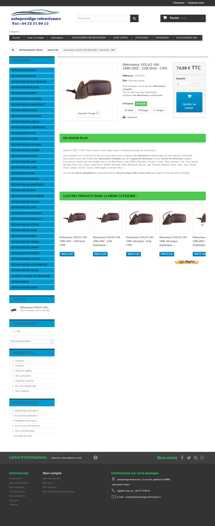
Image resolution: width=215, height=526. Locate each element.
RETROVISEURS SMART (25, 247)
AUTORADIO (162, 37)
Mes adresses (50, 487)
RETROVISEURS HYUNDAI (26, 144)
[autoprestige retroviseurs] (40, 17)
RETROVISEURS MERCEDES (28, 184)
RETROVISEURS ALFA (24, 70)
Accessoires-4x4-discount (27, 425)
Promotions (15, 478)
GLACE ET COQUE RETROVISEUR (31, 276)
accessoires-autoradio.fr (26, 415)
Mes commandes (51, 478)
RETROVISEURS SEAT (24, 236)
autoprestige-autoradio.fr (26, 410)
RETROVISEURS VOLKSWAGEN (29, 264)
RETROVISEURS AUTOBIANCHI (29, 81)
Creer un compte (35, 37)
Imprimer (132, 117)
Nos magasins (22, 391)
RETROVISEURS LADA (24, 167)
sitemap (13, 504)
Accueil (16, 37)
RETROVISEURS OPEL (24, 207)
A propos (19, 365)
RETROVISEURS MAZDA (25, 179)
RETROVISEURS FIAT (24, 133)
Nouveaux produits (19, 483)
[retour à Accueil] (13, 50)
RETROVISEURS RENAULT (26, 219)
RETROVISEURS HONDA (25, 150)
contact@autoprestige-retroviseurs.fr (143, 497)
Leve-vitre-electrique (24, 431)
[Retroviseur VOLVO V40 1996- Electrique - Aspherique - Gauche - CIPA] (174, 219)
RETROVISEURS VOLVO (25, 270)
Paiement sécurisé (24, 381)
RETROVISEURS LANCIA (25, 121)
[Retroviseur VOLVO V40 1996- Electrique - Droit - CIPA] (141, 219)
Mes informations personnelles (59, 491)
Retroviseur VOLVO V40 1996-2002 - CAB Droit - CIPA (73, 241)
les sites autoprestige (25, 386)
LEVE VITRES (120, 37)
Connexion (178, 3)
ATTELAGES (141, 37)
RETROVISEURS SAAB (24, 230)
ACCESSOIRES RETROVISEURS (89, 37)
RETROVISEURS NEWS (25, 287)
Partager (143, 110)
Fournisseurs (24, 323)
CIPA (17, 331)
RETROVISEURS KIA (23, 173)
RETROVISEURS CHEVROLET (28, 104)
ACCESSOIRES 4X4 (186, 37)
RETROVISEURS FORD (24, 139)
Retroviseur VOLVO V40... (34, 307)
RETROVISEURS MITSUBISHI (28, 196)
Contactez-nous (196, 3)
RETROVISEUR (20, 281)
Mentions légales (23, 370)
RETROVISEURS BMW (24, 93)
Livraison (19, 360)
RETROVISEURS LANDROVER (28, 127)
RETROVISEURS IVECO (25, 156)
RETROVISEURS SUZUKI (25, 253)
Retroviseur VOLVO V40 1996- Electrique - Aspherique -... (172, 241)
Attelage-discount (23, 436)
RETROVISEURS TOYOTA (26, 259)
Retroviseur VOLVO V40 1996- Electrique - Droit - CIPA (139, 241)
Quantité (180, 78)
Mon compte (52, 473)
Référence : (128, 75)
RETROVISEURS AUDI (24, 76)
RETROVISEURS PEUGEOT (27, 213)
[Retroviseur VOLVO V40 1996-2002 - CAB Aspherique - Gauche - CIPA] (108, 219)
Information (24, 353)
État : (125, 80)
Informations (57, 37)
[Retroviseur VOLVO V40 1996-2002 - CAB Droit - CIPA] (75, 219)
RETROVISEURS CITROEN (26, 99)
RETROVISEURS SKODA (25, 241)
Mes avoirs (48, 483)
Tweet (130, 110)
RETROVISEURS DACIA (25, 110)
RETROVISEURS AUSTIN (25, 87)
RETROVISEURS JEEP (24, 161)
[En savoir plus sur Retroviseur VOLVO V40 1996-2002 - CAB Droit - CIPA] (13, 310)
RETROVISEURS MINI (24, 190)
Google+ (159, 110)
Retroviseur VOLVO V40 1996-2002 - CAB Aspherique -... (106, 241)
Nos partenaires (23, 376)
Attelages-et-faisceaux (26, 420)
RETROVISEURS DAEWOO (26, 116)
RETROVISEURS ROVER (25, 224)
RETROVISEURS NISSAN (25, 201)
